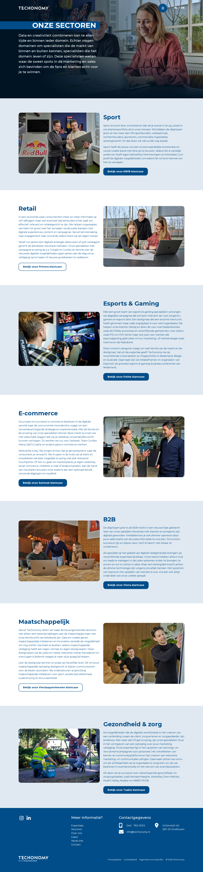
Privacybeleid (114, 859)
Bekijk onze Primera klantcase (42, 266)
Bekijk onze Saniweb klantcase (43, 482)
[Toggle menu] (162, 8)
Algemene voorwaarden (151, 859)
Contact (76, 844)
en (182, 7)
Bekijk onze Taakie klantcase (126, 790)
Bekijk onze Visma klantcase (126, 585)
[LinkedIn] (29, 818)
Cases (74, 837)
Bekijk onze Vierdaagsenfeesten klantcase (50, 687)
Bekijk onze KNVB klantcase (126, 171)
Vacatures (77, 840)
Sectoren (76, 829)
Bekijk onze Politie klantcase (126, 376)
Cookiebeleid (130, 859)
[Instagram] (22, 818)
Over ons (76, 833)
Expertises (77, 825)
